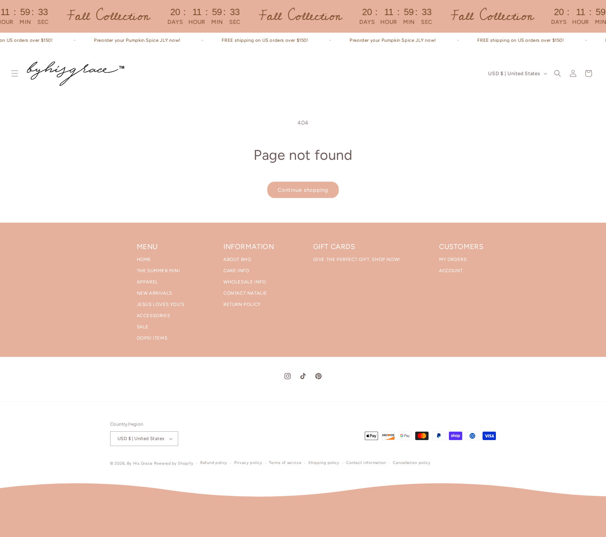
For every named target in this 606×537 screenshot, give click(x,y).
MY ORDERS (452, 259)
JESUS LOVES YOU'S (160, 304)
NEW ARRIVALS (154, 293)
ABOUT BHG (237, 259)
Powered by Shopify (174, 463)
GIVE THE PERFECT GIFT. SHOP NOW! (356, 259)
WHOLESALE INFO (244, 281)
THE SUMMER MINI (158, 270)
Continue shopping (303, 190)
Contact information (366, 462)
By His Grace (140, 463)
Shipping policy (323, 462)
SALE (143, 326)
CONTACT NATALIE (245, 293)
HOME (144, 259)
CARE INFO (236, 270)
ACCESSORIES (153, 315)
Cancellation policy (411, 462)
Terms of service (285, 462)
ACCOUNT (451, 270)
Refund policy (213, 462)
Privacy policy (248, 462)
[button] (14, 73)
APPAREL (147, 281)
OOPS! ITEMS (152, 338)
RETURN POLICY (242, 304)
